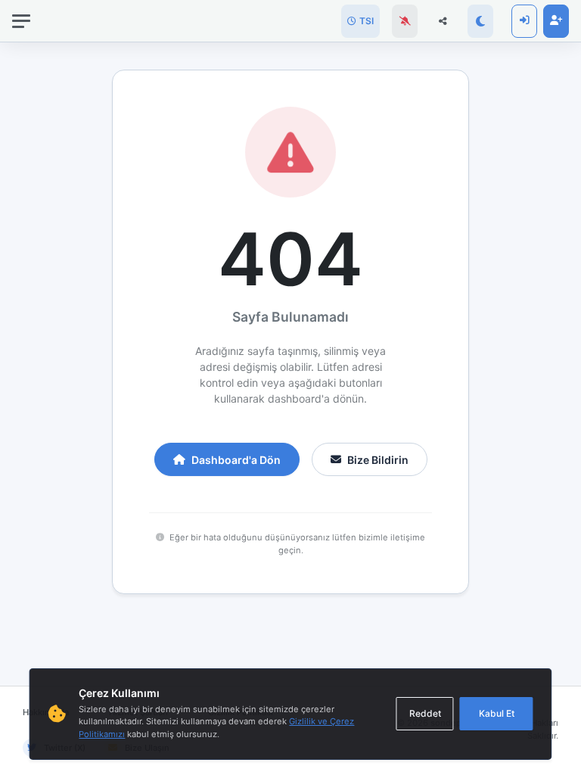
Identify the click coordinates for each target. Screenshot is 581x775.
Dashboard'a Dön (236, 459)
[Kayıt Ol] (556, 21)
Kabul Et (496, 713)
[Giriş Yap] (524, 21)
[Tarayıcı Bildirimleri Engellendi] (405, 21)
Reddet (425, 713)
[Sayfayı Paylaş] (442, 21)
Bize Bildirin (378, 459)
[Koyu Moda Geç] (480, 21)
